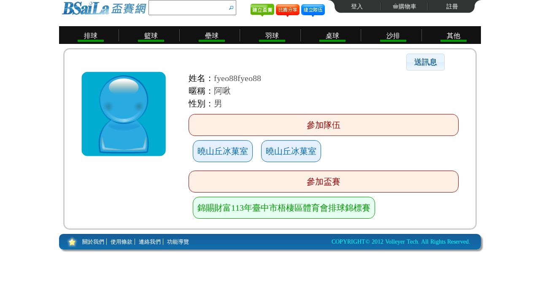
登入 (357, 6)
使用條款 (121, 242)
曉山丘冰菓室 (222, 151)
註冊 (452, 6)
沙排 (393, 35)
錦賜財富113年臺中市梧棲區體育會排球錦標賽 (283, 207)
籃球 (151, 35)
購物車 (407, 6)
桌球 (332, 35)
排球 (90, 35)
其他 (453, 35)
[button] (425, 62)
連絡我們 (150, 242)
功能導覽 (178, 242)
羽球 (272, 35)
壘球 (212, 35)
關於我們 (93, 242)
